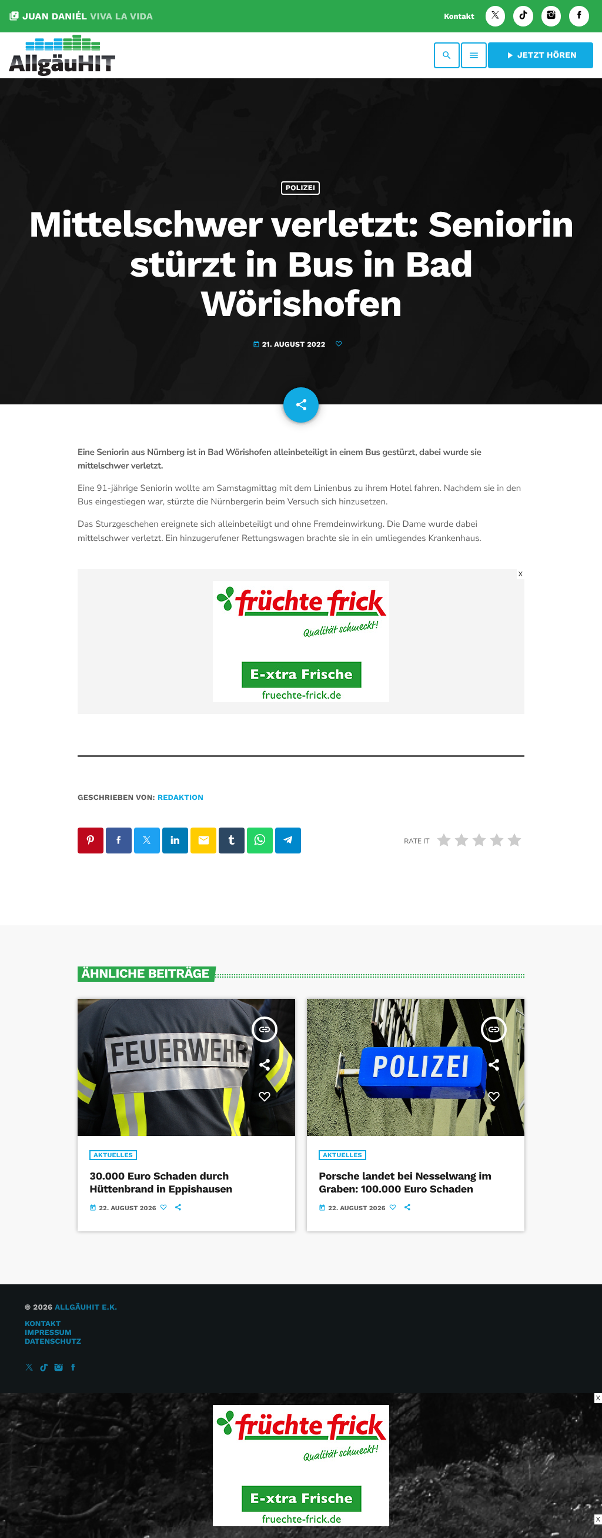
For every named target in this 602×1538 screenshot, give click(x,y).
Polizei (300, 188)
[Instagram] (551, 16)
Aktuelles (113, 1155)
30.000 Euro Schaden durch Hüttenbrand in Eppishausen (160, 1182)
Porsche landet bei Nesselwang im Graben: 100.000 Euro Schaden (405, 1182)
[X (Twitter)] (496, 16)
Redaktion (180, 797)
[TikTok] (523, 16)
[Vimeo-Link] (62, 55)
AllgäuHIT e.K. (86, 1307)
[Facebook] (579, 16)
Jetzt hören (540, 55)
